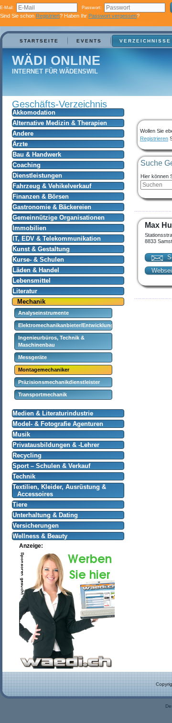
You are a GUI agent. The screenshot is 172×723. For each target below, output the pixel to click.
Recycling (27, 455)
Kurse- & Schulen (38, 259)
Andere (22, 133)
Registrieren (154, 138)
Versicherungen (35, 525)
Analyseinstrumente (43, 313)
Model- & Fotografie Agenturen (57, 423)
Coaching (26, 165)
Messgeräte (32, 357)
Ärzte (20, 144)
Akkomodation (33, 112)
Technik (23, 476)
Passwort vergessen (112, 16)
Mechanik (31, 301)
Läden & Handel (35, 270)
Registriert (48, 16)
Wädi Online (56, 60)
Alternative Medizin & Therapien (59, 123)
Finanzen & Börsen (40, 196)
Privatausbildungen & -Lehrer (55, 444)
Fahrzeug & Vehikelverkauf (51, 186)
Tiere (19, 504)
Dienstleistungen (37, 175)
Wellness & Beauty (39, 536)
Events (89, 40)
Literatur (24, 291)
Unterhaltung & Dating (45, 515)
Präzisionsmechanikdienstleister (59, 382)
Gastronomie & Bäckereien (51, 207)
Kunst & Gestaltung (41, 249)
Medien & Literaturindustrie (52, 413)
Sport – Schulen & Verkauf (51, 465)
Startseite (39, 40)
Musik (21, 434)
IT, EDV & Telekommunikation (56, 238)
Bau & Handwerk (36, 154)
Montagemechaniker (43, 369)
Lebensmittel (31, 280)
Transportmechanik (42, 394)
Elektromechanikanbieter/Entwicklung (66, 325)
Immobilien (29, 228)
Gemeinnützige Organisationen (58, 217)
